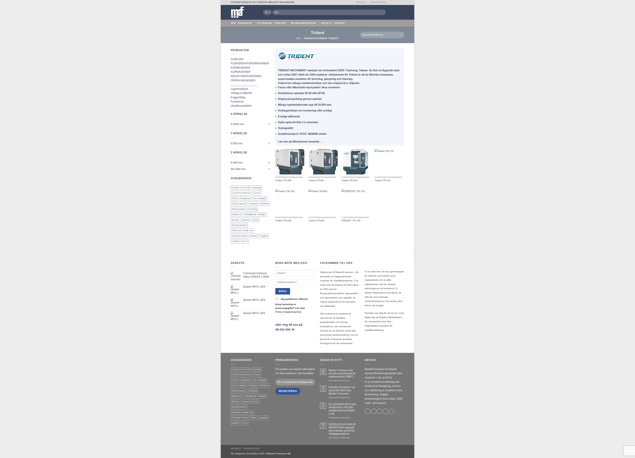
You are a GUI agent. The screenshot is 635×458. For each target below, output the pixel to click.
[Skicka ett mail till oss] (396, 2)
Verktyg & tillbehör (241, 93)
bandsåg (257, 187)
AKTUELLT (361, 2)
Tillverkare (264, 23)
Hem (233, 23)
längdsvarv (237, 214)
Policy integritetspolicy (288, 312)
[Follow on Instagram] (393, 2)
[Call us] (400, 2)
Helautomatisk (238, 209)
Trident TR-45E (283, 180)
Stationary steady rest (242, 230)
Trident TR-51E (383, 180)
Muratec (235, 220)
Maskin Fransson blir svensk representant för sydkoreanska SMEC (342, 373)
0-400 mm (236, 162)
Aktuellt (326, 23)
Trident (253, 236)
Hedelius (265, 203)
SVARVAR (237, 59)
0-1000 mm (237, 124)
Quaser (246, 220)
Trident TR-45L (316, 180)
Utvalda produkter (241, 105)
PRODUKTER (245, 23)
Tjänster (280, 23)
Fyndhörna (237, 101)
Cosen (257, 193)
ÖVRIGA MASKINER (243, 80)
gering (242, 203)
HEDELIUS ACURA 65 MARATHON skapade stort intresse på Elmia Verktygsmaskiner (342, 429)
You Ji (245, 241)
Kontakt (340, 23)
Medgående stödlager (255, 214)
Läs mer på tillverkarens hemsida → (300, 141)
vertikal (235, 241)
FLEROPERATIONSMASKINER (250, 63)
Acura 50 (245, 187)
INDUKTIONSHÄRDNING (246, 76)
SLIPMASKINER (241, 71)
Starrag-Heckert (239, 225)
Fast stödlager (259, 198)
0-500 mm (236, 143)
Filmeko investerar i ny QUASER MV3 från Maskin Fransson (342, 390)
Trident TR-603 (316, 220)
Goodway (253, 203)
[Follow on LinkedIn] (403, 2)
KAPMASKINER (240, 67)
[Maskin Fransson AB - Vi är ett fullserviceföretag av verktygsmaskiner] (244, 12)
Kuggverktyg (238, 97)
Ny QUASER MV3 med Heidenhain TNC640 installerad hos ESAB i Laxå (342, 409)
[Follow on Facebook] (390, 2)
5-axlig (235, 187)
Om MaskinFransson (303, 23)
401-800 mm (238, 169)
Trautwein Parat (239, 236)
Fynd (234, 203)
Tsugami (264, 236)
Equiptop (245, 198)
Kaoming (253, 209)
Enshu (235, 198)
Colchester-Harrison (241, 193)
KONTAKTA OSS (378, 2)
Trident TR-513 (349, 180)
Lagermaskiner (239, 88)
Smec (255, 220)
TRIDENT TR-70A (350, 220)
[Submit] (382, 12)
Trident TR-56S (283, 220)
